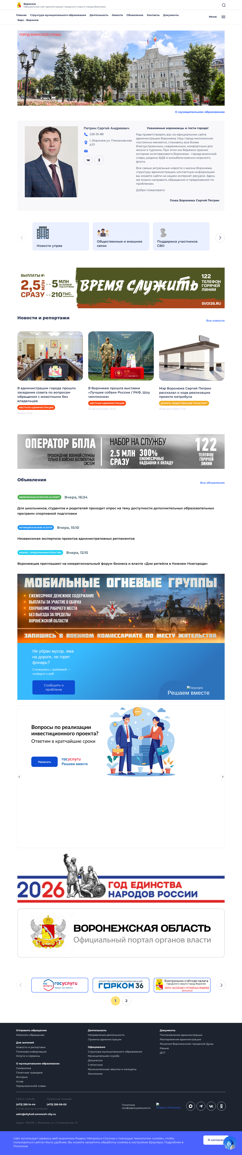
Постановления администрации (181, 1035)
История (21, 1077)
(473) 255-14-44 (25, 1104)
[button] (220, 237)
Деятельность (99, 15)
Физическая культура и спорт (39, 497)
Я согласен (216, 1140)
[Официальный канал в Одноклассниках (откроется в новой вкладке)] (221, 1106)
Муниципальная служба (103, 1056)
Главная (21, 15)
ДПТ (162, 1052)
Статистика (95, 1064)
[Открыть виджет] (230, 1143)
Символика (23, 1068)
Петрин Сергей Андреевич (106, 128)
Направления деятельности (106, 1035)
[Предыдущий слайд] (19, 777)
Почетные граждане (29, 1072)
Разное (164, 1048)
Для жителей (25, 1042)
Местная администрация (36, 407)
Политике (20, 1146)
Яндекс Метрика (87, 1138)
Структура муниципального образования (58, 15)
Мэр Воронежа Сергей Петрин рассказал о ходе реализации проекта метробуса (185, 392)
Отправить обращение (31, 1030)
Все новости (215, 320)
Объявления (134, 15)
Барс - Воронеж (28, 20)
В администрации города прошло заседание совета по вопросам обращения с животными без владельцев (46, 394)
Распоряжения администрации (180, 1039)
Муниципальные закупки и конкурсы (112, 1069)
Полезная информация (31, 1051)
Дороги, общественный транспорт (184, 403)
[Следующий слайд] (223, 777)
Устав (19, 1081)
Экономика (95, 1073)
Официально (96, 1047)
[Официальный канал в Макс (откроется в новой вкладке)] (190, 1106)
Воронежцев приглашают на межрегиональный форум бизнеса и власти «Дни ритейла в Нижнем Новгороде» (112, 564)
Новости (117, 15)
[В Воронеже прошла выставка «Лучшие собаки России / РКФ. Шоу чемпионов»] (121, 355)
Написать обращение (30, 1035)
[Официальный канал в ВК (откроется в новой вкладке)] (211, 1106)
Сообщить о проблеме (54, 687)
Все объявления (212, 482)
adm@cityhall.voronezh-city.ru (36, 1114)
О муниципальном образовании (200, 112)
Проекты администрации (105, 1039)
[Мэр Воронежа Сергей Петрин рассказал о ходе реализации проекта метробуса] (192, 355)
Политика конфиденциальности (136, 1107)
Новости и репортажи (31, 1047)
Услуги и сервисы (28, 1056)
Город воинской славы (31, 1086)
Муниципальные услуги (35, 527)
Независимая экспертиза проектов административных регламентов (76, 539)
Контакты (153, 15)
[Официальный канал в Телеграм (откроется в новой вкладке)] (200, 1106)
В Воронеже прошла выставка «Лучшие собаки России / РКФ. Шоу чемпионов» (119, 392)
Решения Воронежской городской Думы (186, 1043)
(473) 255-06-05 (56, 1104)
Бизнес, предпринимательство (40, 552)
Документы (171, 15)
